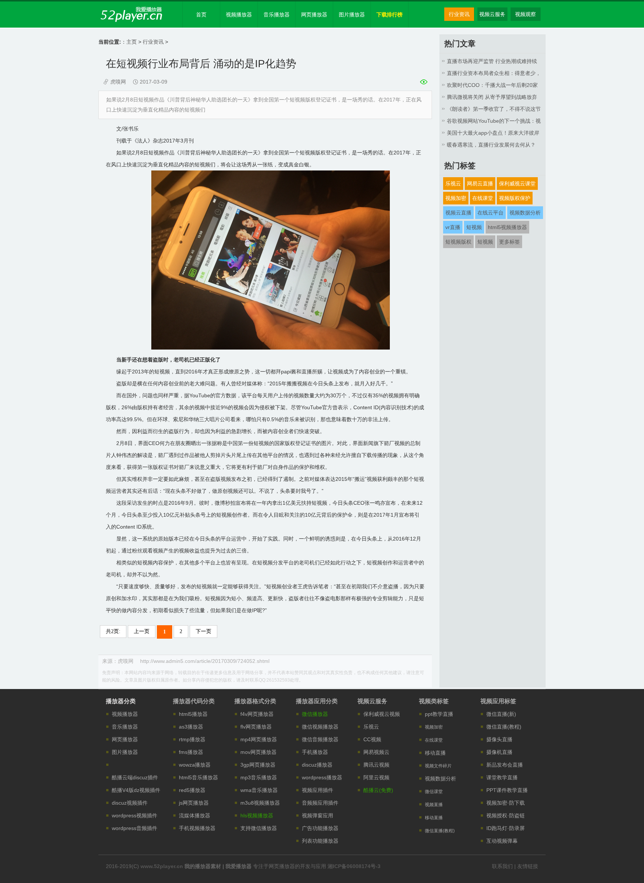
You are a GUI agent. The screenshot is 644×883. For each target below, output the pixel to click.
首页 (201, 15)
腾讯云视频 (376, 765)
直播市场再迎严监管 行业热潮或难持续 (492, 61)
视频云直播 (458, 213)
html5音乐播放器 (198, 777)
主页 (131, 42)
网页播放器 (314, 15)
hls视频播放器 (256, 815)
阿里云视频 (376, 777)
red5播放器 (192, 790)
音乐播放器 (276, 15)
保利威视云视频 (381, 714)
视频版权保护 (514, 198)
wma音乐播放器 (259, 790)
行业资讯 (459, 14)
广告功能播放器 (320, 828)
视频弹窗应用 (317, 815)
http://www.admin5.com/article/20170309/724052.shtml (204, 661)
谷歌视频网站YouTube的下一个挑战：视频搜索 (494, 122)
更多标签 (509, 242)
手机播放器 (315, 752)
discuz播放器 (317, 765)
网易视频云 (376, 752)
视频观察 (525, 14)
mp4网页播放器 (258, 739)
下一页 (203, 631)
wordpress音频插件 (134, 828)
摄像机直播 (499, 752)
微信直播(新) (501, 714)
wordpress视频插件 (134, 815)
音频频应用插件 (320, 803)
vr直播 (452, 227)
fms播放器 (191, 752)
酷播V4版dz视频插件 (136, 790)
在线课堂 (482, 198)
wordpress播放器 (322, 777)
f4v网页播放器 (257, 714)
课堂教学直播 (502, 777)
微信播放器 (315, 714)
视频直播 (434, 804)
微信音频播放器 (320, 739)
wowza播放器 (195, 765)
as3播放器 (191, 727)
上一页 (141, 631)
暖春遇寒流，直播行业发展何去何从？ (491, 145)
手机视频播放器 (197, 828)
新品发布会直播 (504, 765)
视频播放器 (239, 15)
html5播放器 (193, 714)
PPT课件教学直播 (507, 790)
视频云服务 (492, 14)
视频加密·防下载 (505, 803)
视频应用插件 (317, 790)
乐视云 (453, 184)
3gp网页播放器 (257, 765)
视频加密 (455, 198)
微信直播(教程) (440, 830)
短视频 (474, 227)
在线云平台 (490, 213)
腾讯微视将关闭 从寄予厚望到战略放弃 (492, 97)
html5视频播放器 (507, 227)
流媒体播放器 (194, 815)
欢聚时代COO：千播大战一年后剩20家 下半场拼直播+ (492, 86)
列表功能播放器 (320, 841)
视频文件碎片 (438, 765)
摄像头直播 (499, 739)
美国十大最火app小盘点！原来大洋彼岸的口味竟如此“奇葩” (493, 134)
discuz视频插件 (130, 803)
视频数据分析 (525, 213)
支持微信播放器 (258, 828)
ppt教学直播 (439, 714)
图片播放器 (352, 15)
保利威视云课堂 (517, 184)
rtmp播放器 (192, 739)
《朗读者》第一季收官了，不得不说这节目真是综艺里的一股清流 (494, 110)
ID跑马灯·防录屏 (505, 828)
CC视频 (372, 739)
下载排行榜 (389, 15)
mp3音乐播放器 (258, 777)
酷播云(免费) (378, 790)
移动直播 (435, 753)
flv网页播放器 (256, 727)
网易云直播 (480, 184)
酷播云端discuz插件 (135, 777)
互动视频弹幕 (502, 841)
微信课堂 (434, 791)
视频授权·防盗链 (505, 815)
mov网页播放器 (258, 752)
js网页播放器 (194, 803)
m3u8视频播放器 (260, 803)
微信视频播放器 (320, 727)
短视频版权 (458, 242)
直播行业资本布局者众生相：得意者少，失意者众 (494, 74)
